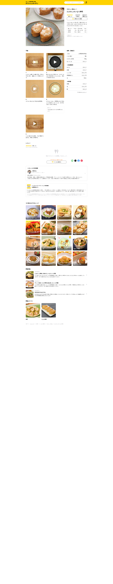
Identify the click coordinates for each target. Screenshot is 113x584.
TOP (27, 324)
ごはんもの (32, 324)
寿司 (37, 324)
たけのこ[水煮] (70, 58)
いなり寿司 (42, 324)
